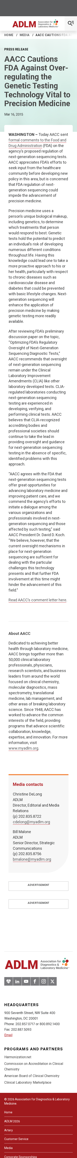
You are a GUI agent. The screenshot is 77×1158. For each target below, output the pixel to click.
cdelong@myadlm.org (31, 822)
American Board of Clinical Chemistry (31, 1076)
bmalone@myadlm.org (32, 859)
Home (8, 35)
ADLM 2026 (12, 1121)
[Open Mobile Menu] (71, 23)
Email (8, 1035)
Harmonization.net (17, 1057)
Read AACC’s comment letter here (37, 600)
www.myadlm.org (23, 748)
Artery (8, 1130)
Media (25, 35)
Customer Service (16, 1139)
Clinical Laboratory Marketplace (27, 1082)
